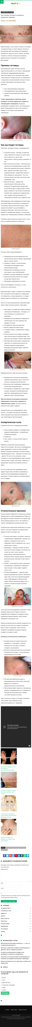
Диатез (3, 916)
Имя (2, 883)
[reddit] (13, 855)
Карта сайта (14, 1009)
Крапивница (4, 926)
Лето (3, 980)
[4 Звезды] (13, 20)
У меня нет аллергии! (8, 985)
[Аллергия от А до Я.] (16, 2)
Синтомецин (22, 847)
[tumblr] (21, 855)
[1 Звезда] (9, 20)
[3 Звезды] (12, 20)
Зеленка (15, 847)
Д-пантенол (9, 847)
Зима (3, 987)
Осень (4, 990)
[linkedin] (18, 855)
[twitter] (7, 855)
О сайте (7, 1009)
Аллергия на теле (7, 12)
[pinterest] (16, 855)
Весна (4, 977)
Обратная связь (23, 1009)
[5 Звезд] (15, 20)
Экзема (3, 931)
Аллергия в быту (6, 908)
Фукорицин (4, 849)
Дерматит (4, 913)
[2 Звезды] (11, 20)
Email (2, 888)
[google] (10, 855)
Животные (4, 921)
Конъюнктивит (5, 923)
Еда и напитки (5, 918)
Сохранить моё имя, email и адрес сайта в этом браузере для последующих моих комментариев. (15, 896)
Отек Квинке (4, 929)
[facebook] (4, 855)
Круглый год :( (6, 982)
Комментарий (4, 869)
